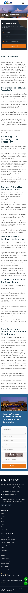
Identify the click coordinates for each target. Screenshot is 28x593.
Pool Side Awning (5, 563)
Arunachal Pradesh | (18, 578)
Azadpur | (20, 580)
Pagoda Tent (4, 550)
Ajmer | (10, 575)
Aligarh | (14, 575)
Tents (2, 547)
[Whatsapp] (25, 582)
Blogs (2, 521)
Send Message (14, 465)
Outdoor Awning (5, 558)
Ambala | (24, 575)
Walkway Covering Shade (7, 542)
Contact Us (4, 529)
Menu (23, 3)
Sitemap (3, 527)
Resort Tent (4, 553)
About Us (3, 516)
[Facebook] (2, 505)
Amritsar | (3, 578)
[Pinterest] (9, 505)
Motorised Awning (5, 561)
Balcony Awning (5, 566)
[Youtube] (6, 505)
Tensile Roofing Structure (7, 537)
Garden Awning (5, 569)
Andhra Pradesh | (10, 578)
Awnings (3, 555)
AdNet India (9, 590)
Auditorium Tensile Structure (8, 539)
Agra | (7, 575)
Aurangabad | (14, 580)
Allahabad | (19, 575)
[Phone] (25, 578)
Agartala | (3, 575)
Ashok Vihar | (4, 580)
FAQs (2, 524)
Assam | (9, 580)
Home (2, 513)
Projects (3, 519)
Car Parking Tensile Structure (8, 545)
